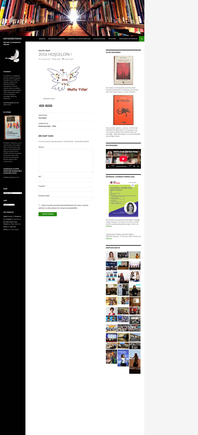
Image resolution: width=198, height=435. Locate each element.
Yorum (41, 147)
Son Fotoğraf (7, 219)
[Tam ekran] (138, 166)
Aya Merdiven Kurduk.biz (56, 38)
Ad (40, 176)
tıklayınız (109, 226)
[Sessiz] (134, 166)
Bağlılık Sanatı (7, 216)
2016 (41, 105)
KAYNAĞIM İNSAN (12, 39)
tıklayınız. (109, 238)
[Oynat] (109, 166)
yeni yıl (48, 105)
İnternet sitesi (44, 196)
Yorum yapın (68, 59)
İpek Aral (57, 59)
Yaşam (47, 50)
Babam (5, 226)
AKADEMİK (42, 38)
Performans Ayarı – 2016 (47, 125)
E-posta (42, 186)
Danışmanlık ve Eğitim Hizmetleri (79, 38)
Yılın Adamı (42, 117)
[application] (123, 159)
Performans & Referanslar (128, 38)
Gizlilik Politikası (99, 38)
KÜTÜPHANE (112, 38)
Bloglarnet (18, 216)
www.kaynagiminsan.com (11, 102)
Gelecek (41, 50)
